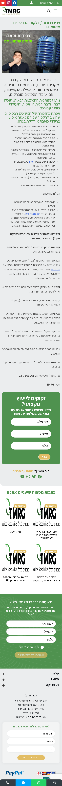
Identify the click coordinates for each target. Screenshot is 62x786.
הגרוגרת (55, 269)
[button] (54, 782)
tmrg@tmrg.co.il (27, 704)
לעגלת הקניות (47, 3)
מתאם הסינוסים (32, 214)
